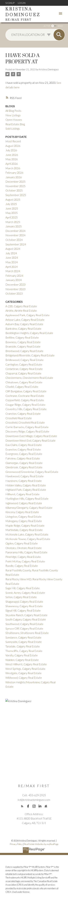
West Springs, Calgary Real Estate (25, 668)
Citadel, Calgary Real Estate (21, 386)
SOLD (60, 26)
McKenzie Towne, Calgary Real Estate (27, 539)
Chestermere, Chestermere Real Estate (29, 377)
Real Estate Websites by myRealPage (41, 844)
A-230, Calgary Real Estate (21, 306)
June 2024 (11, 257)
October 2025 (14, 190)
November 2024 (15, 235)
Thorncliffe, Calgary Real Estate (23, 650)
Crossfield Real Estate (18, 418)
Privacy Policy (16, 844)
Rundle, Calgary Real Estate (21, 565)
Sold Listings (12, 128)
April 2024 (11, 266)
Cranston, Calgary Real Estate (23, 413)
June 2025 (11, 208)
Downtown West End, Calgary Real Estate (30, 440)
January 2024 (13, 280)
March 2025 (12, 221)
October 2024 (14, 239)
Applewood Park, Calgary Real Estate (27, 315)
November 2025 (15, 186)
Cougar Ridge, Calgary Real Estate (25, 404)
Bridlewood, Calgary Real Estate (24, 359)
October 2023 (14, 293)
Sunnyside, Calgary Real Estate (23, 641)
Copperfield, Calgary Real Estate (24, 400)
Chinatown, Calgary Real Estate (23, 382)
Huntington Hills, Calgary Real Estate (26, 498)
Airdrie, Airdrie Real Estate (21, 310)
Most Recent (13, 141)
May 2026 (11, 159)
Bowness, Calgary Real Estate (23, 342)
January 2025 (13, 226)
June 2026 (11, 154)
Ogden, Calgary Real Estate (21, 543)
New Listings (13, 115)
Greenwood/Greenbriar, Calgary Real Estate (31, 471)
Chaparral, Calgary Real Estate (23, 373)
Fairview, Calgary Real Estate (22, 458)
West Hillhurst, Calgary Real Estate (26, 664)
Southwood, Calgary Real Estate (24, 624)
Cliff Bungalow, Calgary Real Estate (25, 391)
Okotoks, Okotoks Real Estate (23, 547)
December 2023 (15, 284)
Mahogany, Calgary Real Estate (23, 521)
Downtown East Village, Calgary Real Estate (31, 436)
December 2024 (15, 230)
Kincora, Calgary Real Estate (22, 512)
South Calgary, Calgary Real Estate (25, 619)
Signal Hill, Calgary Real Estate (23, 610)
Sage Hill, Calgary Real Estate (22, 588)
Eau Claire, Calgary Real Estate (23, 444)
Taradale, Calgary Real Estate (22, 646)
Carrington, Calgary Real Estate (23, 364)
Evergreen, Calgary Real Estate (23, 453)
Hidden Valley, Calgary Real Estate (25, 485)
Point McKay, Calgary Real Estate (25, 561)
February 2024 (14, 275)
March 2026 (12, 168)
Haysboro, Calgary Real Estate (23, 480)
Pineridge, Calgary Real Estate (23, 556)
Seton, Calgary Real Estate (21, 597)
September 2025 (15, 195)
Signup (9, 2)
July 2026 (11, 150)
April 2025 (11, 217)
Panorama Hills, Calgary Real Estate (26, 552)
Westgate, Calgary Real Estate (23, 673)
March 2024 (12, 271)
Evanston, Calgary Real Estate (23, 449)
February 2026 (14, 172)
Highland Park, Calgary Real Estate (25, 489)
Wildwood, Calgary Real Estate (23, 677)
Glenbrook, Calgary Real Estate (23, 467)
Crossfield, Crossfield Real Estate (25, 422)
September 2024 (15, 244)
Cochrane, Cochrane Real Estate (24, 395)
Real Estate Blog (15, 124)
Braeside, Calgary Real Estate (22, 346)
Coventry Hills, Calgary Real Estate (26, 409)
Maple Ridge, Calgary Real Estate (24, 525)
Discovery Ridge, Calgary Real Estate (27, 431)
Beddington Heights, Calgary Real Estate (29, 333)
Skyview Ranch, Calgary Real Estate (26, 615)
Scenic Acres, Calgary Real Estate (25, 592)
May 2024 (11, 262)
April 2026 (11, 163)
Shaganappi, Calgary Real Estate (24, 601)
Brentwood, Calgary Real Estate (24, 351)
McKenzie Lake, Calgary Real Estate (26, 534)
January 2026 (13, 177)
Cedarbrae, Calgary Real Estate (24, 368)
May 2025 (11, 212)
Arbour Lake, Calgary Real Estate (24, 319)
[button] (22, 806)
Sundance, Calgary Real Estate (23, 637)
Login (21, 2)
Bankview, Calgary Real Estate (23, 328)
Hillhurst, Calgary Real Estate (22, 494)
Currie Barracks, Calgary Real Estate (26, 427)
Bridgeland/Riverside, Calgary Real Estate (30, 355)
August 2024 (12, 248)
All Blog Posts (13, 110)
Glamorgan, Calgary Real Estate (24, 462)
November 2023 (15, 289)
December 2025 (15, 181)
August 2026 (12, 145)
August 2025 (12, 199)
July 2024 (11, 253)
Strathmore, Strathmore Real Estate (27, 632)
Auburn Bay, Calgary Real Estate (24, 324)
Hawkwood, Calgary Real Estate (24, 476)
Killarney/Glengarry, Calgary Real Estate (28, 507)
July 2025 (11, 203)
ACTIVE (47, 26)
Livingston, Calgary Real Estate (23, 516)
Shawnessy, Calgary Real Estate (24, 606)
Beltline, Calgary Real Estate (22, 337)
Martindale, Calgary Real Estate (24, 529)
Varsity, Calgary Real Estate (21, 655)
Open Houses (13, 119)
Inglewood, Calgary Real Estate (23, 503)
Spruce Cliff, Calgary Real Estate (24, 628)
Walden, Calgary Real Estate (22, 659)
